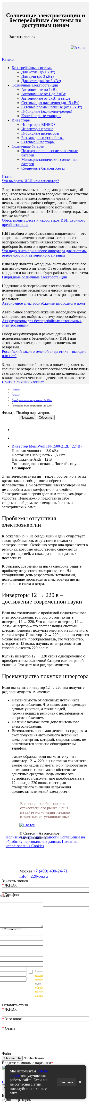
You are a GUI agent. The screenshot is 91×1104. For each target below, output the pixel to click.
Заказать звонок (22, 37)
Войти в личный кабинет (23, 382)
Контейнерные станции (41, 116)
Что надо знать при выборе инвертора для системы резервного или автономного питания (44, 253)
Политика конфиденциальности (32, 837)
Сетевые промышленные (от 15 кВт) (51, 107)
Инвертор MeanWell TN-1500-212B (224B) (47, 446)
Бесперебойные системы (32, 68)
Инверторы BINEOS (38, 124)
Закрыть (66, 1082)
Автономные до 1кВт (39, 89)
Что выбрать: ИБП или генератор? (30, 181)
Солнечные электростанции (35, 85)
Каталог (8, 59)
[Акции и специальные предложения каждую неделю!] (78, 47)
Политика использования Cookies (42, 843)
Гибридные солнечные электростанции (34, 277)
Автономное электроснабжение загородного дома (43, 303)
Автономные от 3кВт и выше (45, 98)
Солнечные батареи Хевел (43, 168)
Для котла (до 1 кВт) (38, 72)
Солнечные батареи (28, 146)
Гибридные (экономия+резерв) (46, 111)
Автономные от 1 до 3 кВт (43, 94)
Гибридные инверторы (40, 133)
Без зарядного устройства (42, 138)
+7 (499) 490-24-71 (50, 871)
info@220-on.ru (33, 876)
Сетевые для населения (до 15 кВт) (50, 103)
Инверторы (21, 120)
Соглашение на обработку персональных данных (45, 839)
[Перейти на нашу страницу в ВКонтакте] (45, 862)
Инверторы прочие (37, 129)
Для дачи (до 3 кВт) (37, 76)
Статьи (8, 176)
